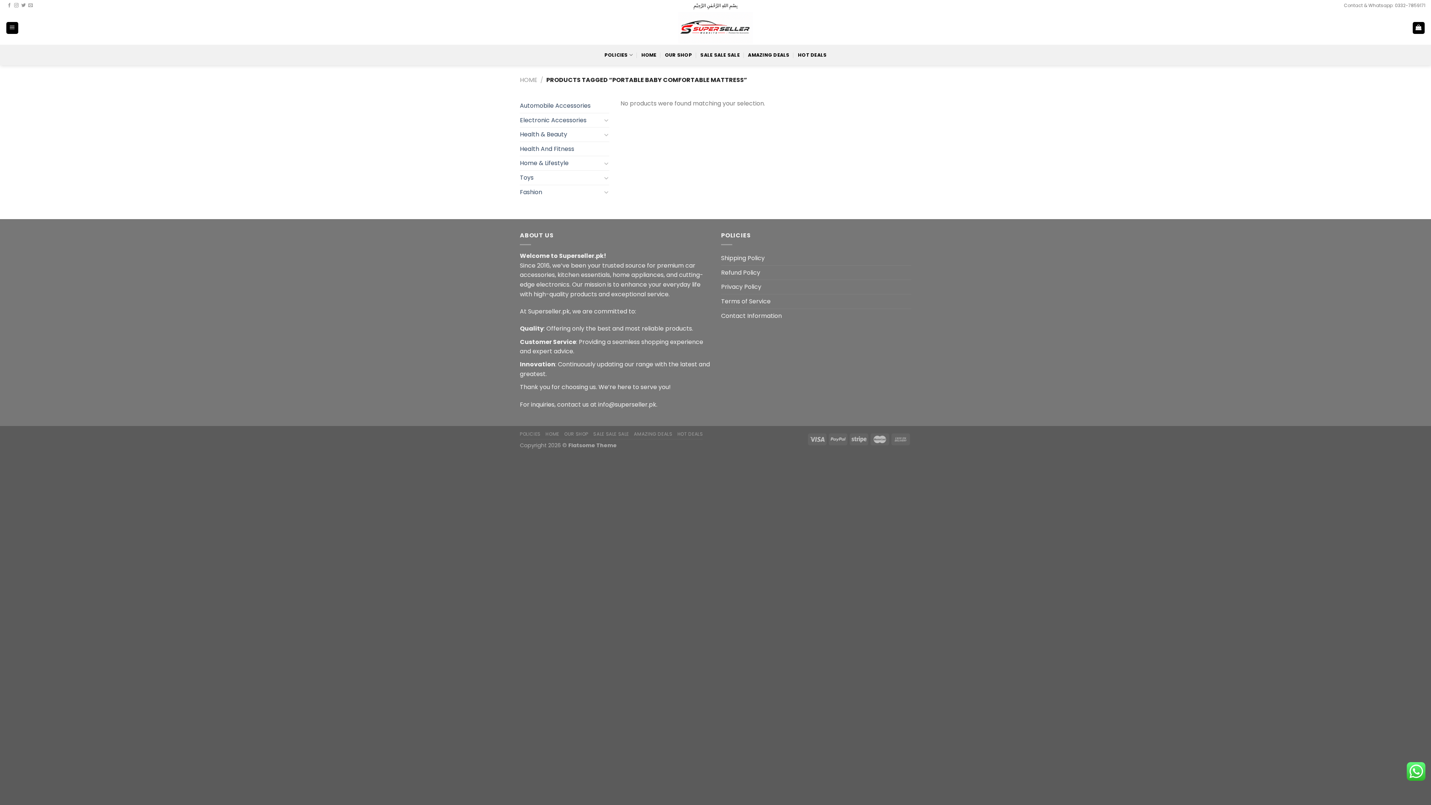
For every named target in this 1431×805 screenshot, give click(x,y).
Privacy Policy (741, 286)
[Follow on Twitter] (23, 5)
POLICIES (616, 55)
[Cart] (1419, 28)
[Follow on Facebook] (9, 5)
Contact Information (751, 316)
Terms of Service (746, 301)
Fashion (531, 192)
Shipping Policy (743, 258)
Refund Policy (740, 272)
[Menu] (12, 28)
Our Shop (678, 55)
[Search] (1394, 28)
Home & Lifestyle (544, 163)
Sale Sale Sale (720, 55)
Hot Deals (812, 55)
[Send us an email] (30, 5)
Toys (527, 177)
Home (649, 55)
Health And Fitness (547, 149)
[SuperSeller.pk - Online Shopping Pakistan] (715, 28)
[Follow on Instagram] (16, 5)
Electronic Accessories (553, 120)
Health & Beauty (543, 134)
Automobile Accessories (555, 105)
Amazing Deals (768, 55)
